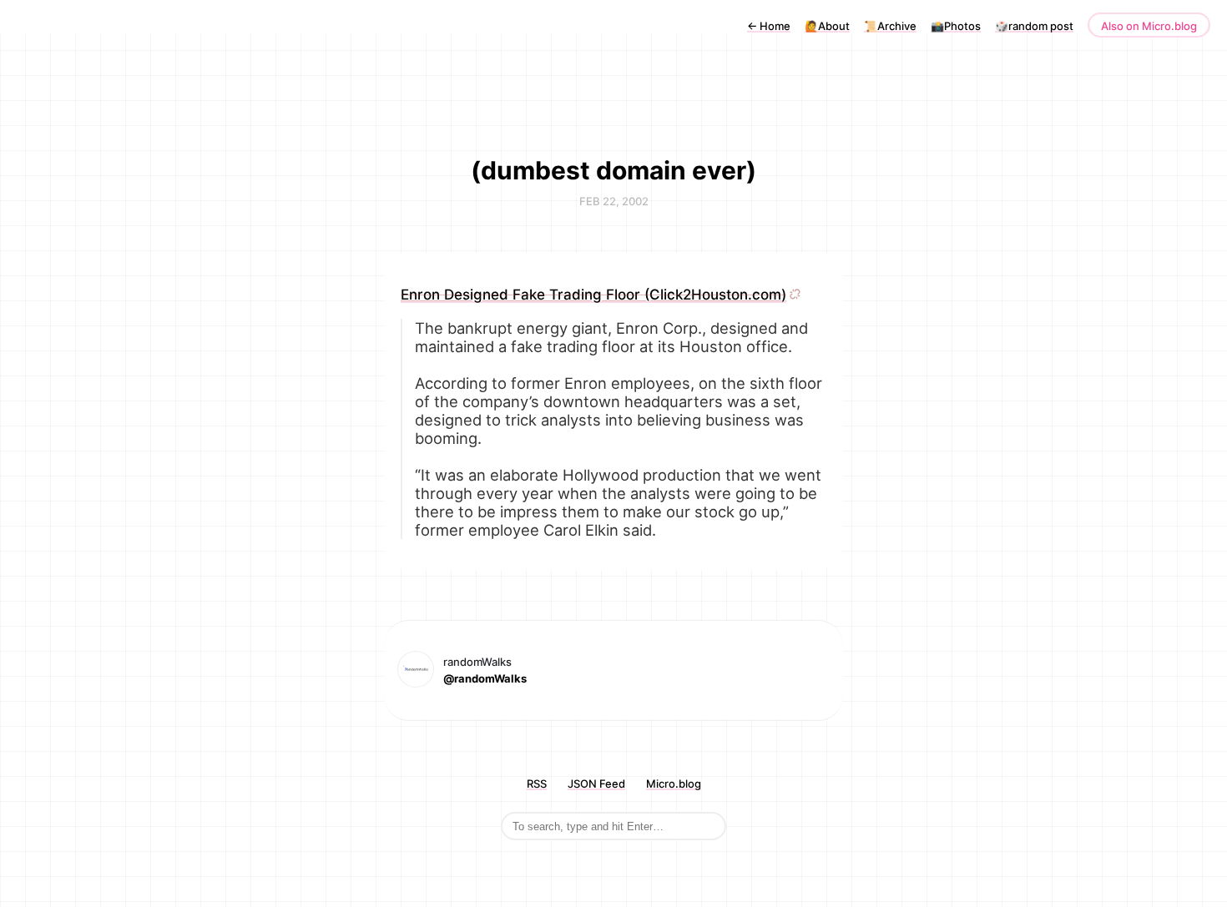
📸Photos (956, 26)
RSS (537, 783)
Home (768, 26)
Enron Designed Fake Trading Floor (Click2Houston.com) (593, 294)
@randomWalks (485, 678)
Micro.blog (673, 783)
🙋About (827, 26)
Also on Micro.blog (1149, 26)
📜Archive (890, 26)
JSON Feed (596, 783)
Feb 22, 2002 (614, 201)
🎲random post (1034, 26)
